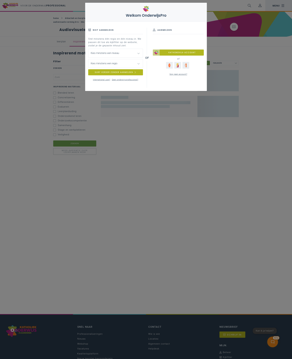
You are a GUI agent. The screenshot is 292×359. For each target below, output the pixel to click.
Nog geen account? (178, 74)
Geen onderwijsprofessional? (125, 80)
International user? (101, 80)
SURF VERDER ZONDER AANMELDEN (114, 72)
